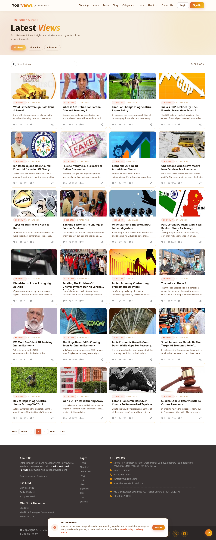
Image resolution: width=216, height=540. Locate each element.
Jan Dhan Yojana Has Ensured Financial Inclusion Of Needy (32, 167)
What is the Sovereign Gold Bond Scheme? (34, 108)
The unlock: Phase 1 (173, 283)
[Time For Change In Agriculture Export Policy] (132, 86)
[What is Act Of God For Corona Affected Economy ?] (83, 86)
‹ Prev (24, 431)
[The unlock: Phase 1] (182, 262)
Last (62, 431)
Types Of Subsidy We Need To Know (31, 226)
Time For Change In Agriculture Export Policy (131, 108)
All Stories (52, 47)
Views (96, 5)
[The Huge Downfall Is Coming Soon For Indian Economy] (83, 321)
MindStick (24, 508)
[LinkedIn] (184, 534)
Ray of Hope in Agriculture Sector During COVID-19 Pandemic (29, 403)
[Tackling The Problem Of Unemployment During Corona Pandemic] (83, 262)
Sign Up (197, 5)
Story (115, 5)
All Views (18, 47)
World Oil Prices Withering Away (83, 401)
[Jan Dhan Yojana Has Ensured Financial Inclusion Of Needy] (34, 145)
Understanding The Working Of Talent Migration (131, 226)
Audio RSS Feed (27, 492)
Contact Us (167, 5)
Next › (53, 431)
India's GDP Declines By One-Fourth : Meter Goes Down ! (179, 108)
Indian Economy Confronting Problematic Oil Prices (130, 285)
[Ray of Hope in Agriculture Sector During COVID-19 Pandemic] (34, 380)
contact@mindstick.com (125, 478)
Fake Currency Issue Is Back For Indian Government (82, 167)
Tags (82, 493)
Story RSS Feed (27, 496)
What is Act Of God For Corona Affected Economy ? (82, 108)
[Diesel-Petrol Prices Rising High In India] (34, 262)
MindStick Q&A (27, 516)
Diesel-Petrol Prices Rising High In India (32, 285)
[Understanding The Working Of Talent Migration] (132, 203)
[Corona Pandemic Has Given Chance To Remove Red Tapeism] (132, 380)
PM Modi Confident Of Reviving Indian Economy (32, 343)
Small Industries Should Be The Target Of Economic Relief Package (181, 344)
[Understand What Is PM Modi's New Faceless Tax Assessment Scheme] (182, 145)
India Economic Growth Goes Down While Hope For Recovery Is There (131, 344)
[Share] (52, 124)
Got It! (158, 527)
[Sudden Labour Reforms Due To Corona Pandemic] (182, 380)
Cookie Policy (30, 533)
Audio (106, 5)
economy (20, 102)
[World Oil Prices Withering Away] (83, 380)
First (14, 431)
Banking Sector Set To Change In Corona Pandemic (83, 226)
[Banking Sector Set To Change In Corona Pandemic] (83, 203)
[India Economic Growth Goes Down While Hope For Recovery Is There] (132, 321)
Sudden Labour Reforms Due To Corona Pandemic (181, 402)
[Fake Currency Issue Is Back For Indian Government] (83, 145)
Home (83, 462)
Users (141, 5)
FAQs (82, 475)
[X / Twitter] (176, 534)
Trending (84, 5)
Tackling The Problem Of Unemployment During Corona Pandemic (82, 286)
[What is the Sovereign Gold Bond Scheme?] (34, 86)
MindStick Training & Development (37, 512)
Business (84, 501)
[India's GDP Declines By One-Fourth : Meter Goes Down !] (182, 86)
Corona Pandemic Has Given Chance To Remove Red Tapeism (132, 402)
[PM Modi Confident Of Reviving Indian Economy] (34, 321)
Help (82, 480)
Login (183, 5)
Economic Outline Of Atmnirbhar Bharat (125, 167)
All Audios (35, 47)
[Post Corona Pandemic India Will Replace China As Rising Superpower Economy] (182, 203)
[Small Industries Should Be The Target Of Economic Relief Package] (182, 321)
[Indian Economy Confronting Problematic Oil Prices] (132, 262)
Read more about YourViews (33, 476)
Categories (128, 5)
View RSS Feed (27, 487)
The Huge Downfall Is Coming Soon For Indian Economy (81, 343)
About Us (152, 5)
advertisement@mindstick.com (129, 483)
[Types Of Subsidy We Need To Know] (34, 203)
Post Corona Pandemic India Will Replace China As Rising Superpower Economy (181, 227)
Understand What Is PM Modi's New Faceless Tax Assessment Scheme (180, 168)
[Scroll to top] (208, 532)
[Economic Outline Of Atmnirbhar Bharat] (132, 145)
